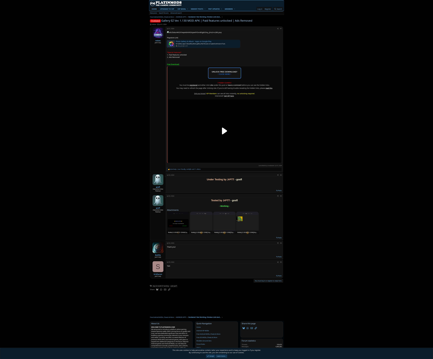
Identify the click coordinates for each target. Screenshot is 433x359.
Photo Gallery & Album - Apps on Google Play (193, 41)
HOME (154, 9)
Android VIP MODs (202, 331)
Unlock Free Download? (224, 73)
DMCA (198, 348)
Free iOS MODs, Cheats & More (206, 337)
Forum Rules (200, 344)
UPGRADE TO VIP (167, 9)
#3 (281, 196)
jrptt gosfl (174, 286)
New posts (153, 13)
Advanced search (176, 13)
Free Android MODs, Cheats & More (208, 334)
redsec (154, 24)
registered (193, 85)
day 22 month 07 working (161, 286)
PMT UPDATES (214, 9)
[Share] (277, 28)
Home (198, 327)
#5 (281, 262)
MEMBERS (229, 9)
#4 (281, 243)
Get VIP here (229, 96)
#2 (281, 175)
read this (269, 88)
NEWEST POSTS (197, 9)
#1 (281, 29)
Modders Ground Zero (203, 341)
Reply (280, 190)
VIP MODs (181, 9)
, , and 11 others (185, 169)
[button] (187, 9)
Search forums (164, 13)
